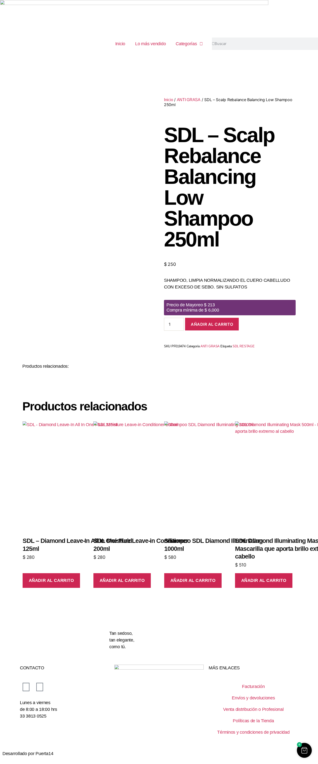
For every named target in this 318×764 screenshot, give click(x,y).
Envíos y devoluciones (253, 697)
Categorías (186, 43)
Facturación (253, 686)
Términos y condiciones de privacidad (253, 732)
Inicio (120, 43)
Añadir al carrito (212, 324)
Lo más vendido (150, 43)
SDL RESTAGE (243, 346)
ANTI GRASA (188, 100)
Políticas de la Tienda (253, 720)
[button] (304, 750)
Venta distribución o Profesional (253, 709)
